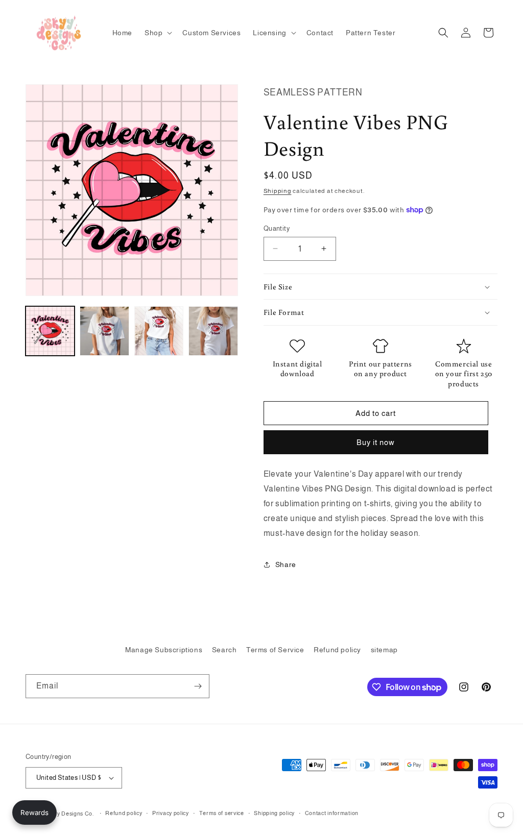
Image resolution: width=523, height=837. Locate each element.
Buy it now (375, 442)
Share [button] (285, 564)
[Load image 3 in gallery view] (158, 330)
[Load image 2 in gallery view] (104, 330)
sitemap (384, 650)
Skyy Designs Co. (70, 813)
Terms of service (221, 813)
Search (224, 650)
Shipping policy (274, 813)
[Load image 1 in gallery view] (50, 330)
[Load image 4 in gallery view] (212, 330)
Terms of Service (275, 650)
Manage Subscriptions (163, 650)
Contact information (332, 813)
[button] (157, 32)
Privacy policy (170, 813)
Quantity (277, 228)
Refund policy (337, 650)
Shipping (278, 190)
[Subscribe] (197, 686)
